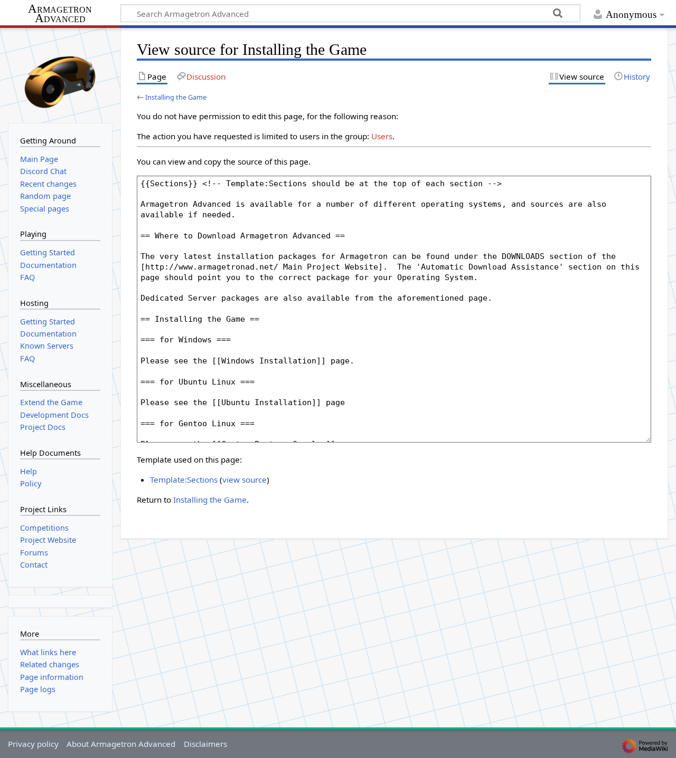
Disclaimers (205, 743)
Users (381, 136)
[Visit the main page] (60, 74)
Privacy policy (33, 743)
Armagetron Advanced (60, 14)
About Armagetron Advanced (121, 743)
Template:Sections (184, 479)
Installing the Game (175, 97)
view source (244, 479)
